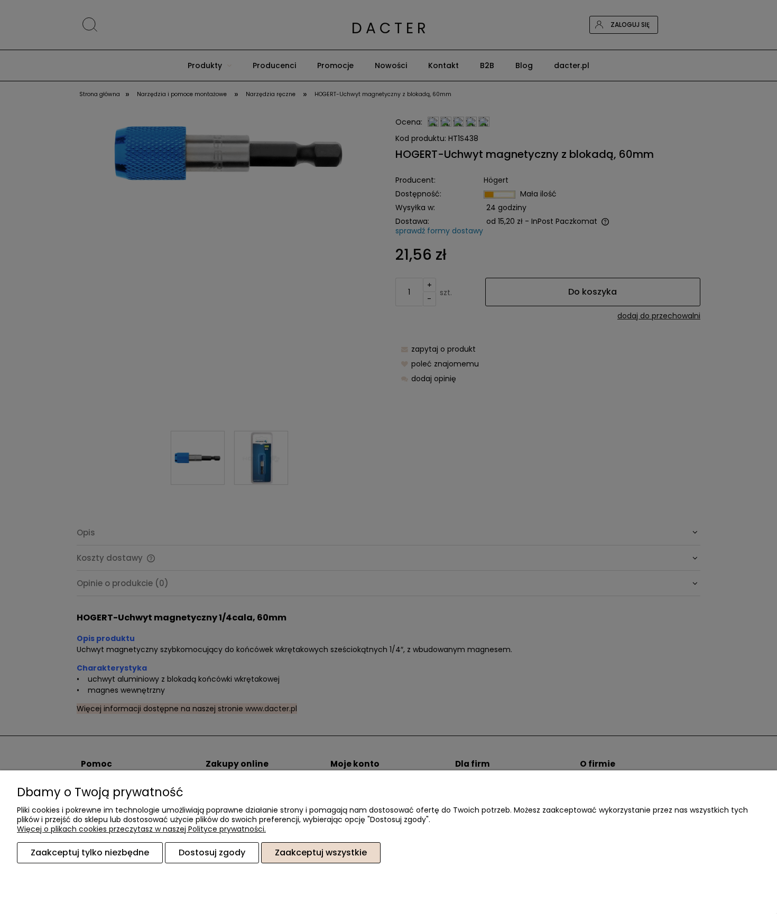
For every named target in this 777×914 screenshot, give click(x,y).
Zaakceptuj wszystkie (321, 852)
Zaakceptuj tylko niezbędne (90, 852)
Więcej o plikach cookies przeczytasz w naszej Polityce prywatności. (141, 829)
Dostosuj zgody (212, 852)
